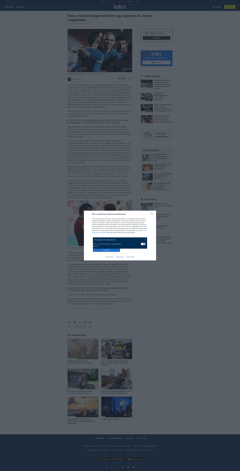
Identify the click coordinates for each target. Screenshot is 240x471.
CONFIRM (106, 250)
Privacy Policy (131, 257)
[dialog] (120, 235)
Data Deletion (109, 257)
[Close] (152, 214)
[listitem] (119, 240)
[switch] (143, 244)
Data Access (120, 257)
